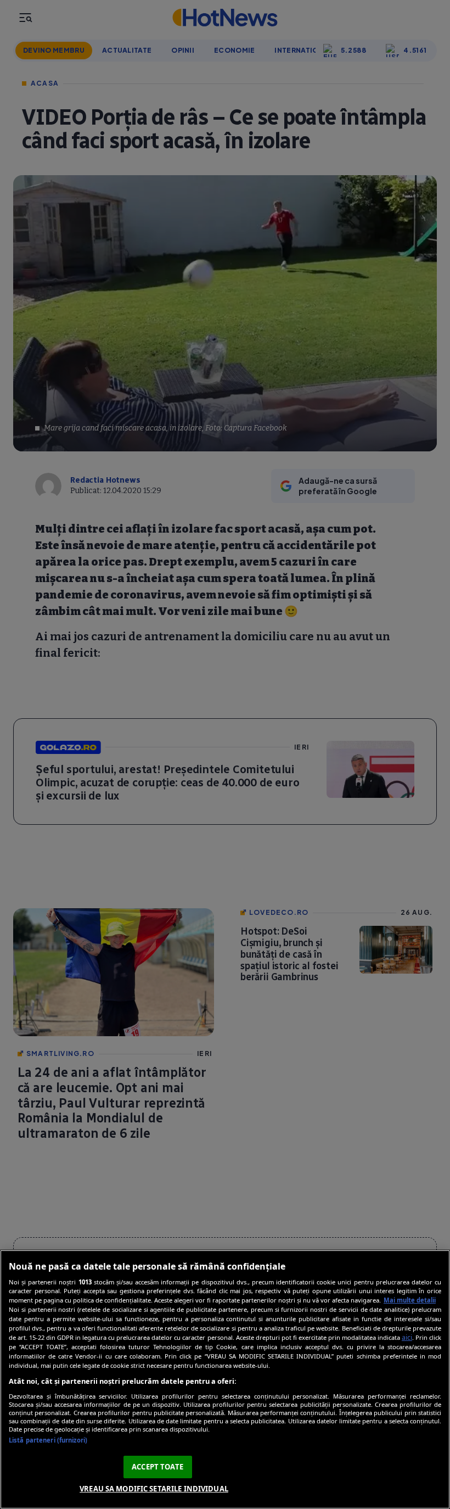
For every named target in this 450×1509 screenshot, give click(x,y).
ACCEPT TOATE (157, 1467)
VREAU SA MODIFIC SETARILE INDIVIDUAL (154, 1489)
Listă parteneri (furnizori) (48, 1440)
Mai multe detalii (410, 1300)
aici (407, 1337)
